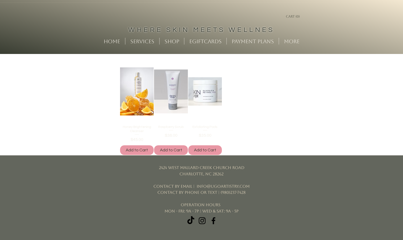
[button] (297, 16)
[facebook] (213, 220)
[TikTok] (190, 220)
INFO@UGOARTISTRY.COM (223, 186)
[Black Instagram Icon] (202, 220)
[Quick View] (137, 91)
